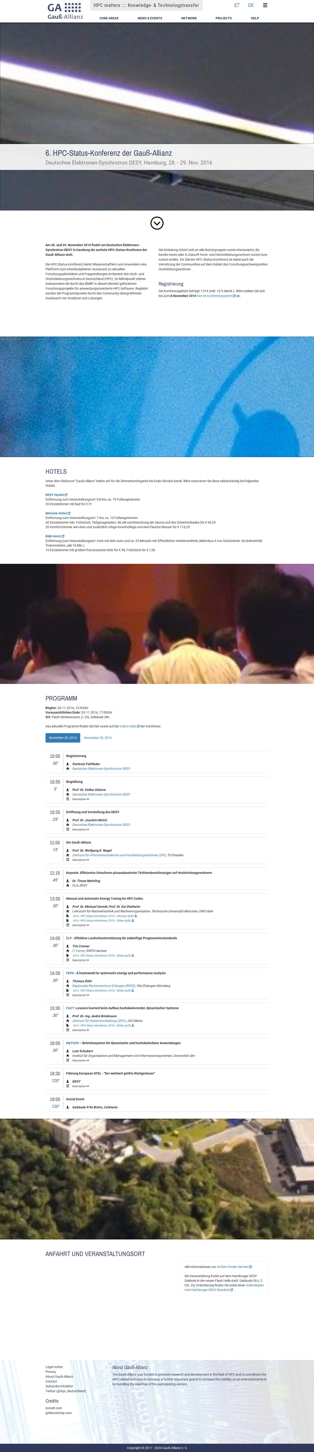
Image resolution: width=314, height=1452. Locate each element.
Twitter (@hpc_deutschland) (66, 1391)
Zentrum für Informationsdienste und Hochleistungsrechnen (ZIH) (119, 855)
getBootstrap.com (59, 1413)
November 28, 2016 (63, 738)
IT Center (78, 951)
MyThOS (72, 1043)
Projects (224, 18)
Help (255, 18)
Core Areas (109, 18)
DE (251, 5)
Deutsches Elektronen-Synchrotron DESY (101, 768)
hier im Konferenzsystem (215, 296)
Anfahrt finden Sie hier (233, 1267)
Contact (51, 1381)
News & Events (150, 18)
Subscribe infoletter (59, 1386)
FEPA (70, 973)
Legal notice (54, 1367)
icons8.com (54, 1408)
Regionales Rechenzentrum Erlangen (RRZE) (103, 986)
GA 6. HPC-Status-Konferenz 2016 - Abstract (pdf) (103, 916)
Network (189, 18)
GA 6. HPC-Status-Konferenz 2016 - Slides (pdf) (102, 920)
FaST (70, 1008)
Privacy (51, 1372)
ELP (69, 938)
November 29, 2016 (98, 738)
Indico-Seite (128, 726)
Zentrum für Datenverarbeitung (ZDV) (99, 1021)
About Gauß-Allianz (59, 1376)
